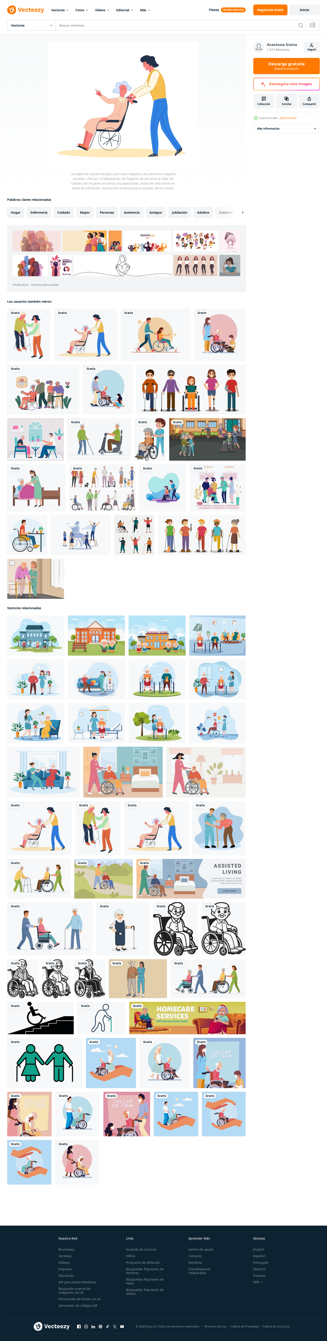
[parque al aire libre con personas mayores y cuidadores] (207, 439)
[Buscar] (300, 25)
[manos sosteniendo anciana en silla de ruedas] (29, 1162)
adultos (203, 212)
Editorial (122, 10)
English (258, 1249)
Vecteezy (64, 1256)
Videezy (64, 1262)
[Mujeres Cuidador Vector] (35, 579)
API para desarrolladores (77, 1282)
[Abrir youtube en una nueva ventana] (122, 1326)
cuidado (63, 212)
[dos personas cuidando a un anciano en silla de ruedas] (219, 1063)
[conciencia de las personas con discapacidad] (202, 535)
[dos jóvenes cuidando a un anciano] (220, 335)
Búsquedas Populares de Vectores (145, 1271)
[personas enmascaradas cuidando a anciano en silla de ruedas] (126, 1114)
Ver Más (230, 265)
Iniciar (304, 10)
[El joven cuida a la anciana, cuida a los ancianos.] (176, 1114)
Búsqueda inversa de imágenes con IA (74, 1290)
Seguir (311, 49)
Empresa (65, 1269)
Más (143, 10)
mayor (85, 212)
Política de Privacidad (244, 1326)
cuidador (226, 212)
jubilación (179, 212)
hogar (15, 212)
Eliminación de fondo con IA (79, 1299)
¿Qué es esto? (287, 118)
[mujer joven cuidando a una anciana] (77, 1162)
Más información (268, 128)
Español (259, 1256)
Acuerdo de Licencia (141, 1249)
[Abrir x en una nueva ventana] (115, 1326)
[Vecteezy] (25, 9)
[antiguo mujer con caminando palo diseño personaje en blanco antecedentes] (122, 929)
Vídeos (100, 10)
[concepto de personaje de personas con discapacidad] (191, 389)
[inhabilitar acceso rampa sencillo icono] (40, 1018)
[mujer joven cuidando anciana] (29, 1114)
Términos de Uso (215, 1326)
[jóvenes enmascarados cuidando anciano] (108, 389)
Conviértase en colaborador (199, 1271)
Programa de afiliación (143, 1262)
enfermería (38, 212)
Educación (66, 1275)
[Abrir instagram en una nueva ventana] (86, 1326)
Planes (214, 10)
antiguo (155, 212)
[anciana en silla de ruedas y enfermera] (150, 439)
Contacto (195, 1256)
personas (107, 212)
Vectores (58, 10)
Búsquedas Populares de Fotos (145, 1281)
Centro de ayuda (200, 1249)
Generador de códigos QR (77, 1305)
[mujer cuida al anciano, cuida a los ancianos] (111, 1063)
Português (261, 1262)
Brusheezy (66, 1249)
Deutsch (259, 1269)
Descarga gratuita (286, 66)
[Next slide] (239, 212)
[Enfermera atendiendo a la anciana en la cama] (36, 487)
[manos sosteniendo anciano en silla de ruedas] (224, 1114)
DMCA (130, 1256)
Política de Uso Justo (276, 1326)
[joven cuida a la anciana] (77, 1114)
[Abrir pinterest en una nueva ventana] (100, 1326)
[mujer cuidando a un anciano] (165, 1063)
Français (259, 1275)
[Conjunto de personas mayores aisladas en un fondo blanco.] (102, 487)
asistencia (132, 212)
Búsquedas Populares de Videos (145, 1292)
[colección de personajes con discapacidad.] (134, 535)
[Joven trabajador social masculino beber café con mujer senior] (35, 439)
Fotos (80, 10)
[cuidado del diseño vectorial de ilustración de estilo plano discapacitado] (162, 487)
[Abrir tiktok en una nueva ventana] (107, 1326)
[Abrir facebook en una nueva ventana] (79, 1326)
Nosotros (195, 1262)
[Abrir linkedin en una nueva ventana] (93, 1326)
